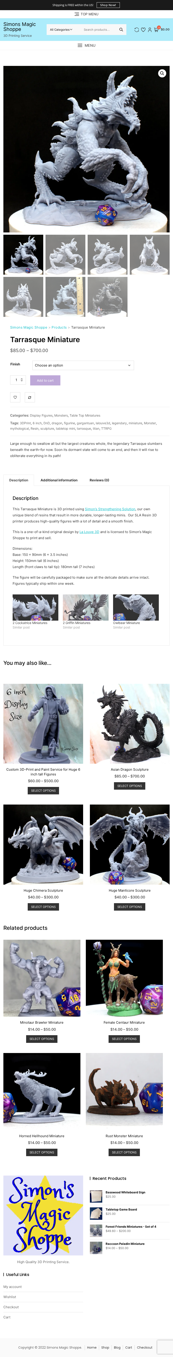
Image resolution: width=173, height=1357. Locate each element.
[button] (86, 45)
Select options (43, 790)
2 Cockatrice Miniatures (30, 623)
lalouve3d (103, 423)
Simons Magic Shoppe (19, 26)
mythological (19, 428)
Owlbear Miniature (126, 623)
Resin (35, 428)
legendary (119, 423)
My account (12, 1287)
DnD (46, 423)
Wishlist (9, 1297)
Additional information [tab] (59, 480)
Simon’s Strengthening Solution (110, 509)
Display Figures (41, 415)
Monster (150, 423)
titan (96, 428)
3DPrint (25, 423)
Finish (15, 364)
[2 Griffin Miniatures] (86, 607)
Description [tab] (18, 480)
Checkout (11, 1307)
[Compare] (30, 397)
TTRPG (106, 428)
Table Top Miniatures (85, 415)
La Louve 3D (89, 532)
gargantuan (85, 423)
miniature (135, 423)
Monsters (61, 415)
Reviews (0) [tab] (99, 480)
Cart (6, 1317)
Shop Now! (108, 5)
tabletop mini (65, 428)
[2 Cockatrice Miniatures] (35, 607)
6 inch (37, 423)
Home (92, 1347)
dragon (57, 423)
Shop (105, 1347)
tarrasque (84, 428)
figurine (69, 423)
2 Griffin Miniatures (76, 623)
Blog (117, 1347)
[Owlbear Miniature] (136, 607)
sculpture (47, 428)
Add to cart (45, 380)
